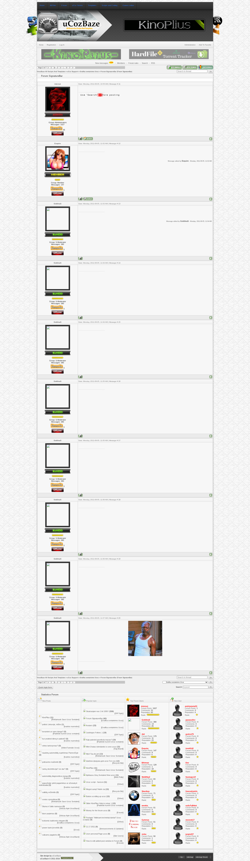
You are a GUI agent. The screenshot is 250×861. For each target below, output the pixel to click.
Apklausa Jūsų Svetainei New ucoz (100, 775)
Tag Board (118, 749)
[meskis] (134, 816)
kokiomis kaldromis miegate (53, 821)
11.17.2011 (90, 827)
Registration (51, 45)
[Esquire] (134, 759)
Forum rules (133, 63)
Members (121, 63)
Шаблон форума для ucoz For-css (101, 761)
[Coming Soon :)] (32, 30)
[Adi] (134, 744)
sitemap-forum (202, 857)
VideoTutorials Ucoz (70, 748)
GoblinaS (57, 204)
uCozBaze (56, 856)
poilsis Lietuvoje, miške (51, 724)
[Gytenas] (134, 830)
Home (41, 45)
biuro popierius (48, 814)
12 (119, 143)
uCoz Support (72, 71)
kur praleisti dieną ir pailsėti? (53, 739)
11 (119, 84)
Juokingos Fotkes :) (94, 733)
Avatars (89, 725)
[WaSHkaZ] (134, 787)
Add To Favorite (205, 45)
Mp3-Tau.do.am (92, 754)
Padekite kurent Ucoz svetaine (66, 734)
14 (119, 263)
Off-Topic (75, 764)
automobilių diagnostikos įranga (55, 776)
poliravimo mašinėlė (50, 762)
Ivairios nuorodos (71, 726)
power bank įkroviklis (51, 828)
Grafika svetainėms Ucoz (89, 71)
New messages (102, 63)
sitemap (190, 857)
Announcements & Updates (111, 829)
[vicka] (134, 844)
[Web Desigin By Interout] (218, 34)
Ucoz (76, 830)
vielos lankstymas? (50, 746)
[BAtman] (134, 773)
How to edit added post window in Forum (102, 841)
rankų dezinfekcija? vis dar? (53, 769)
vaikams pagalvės (49, 835)
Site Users (118, 836)
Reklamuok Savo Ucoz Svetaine (65, 719)
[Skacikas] (134, 801)
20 (119, 618)
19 (119, 559)
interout (57, 84)
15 (119, 322)
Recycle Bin (118, 763)
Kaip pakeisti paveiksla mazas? (99, 740)
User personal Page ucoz (96, 834)
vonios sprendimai (49, 799)
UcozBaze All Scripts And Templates (51, 71)
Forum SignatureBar (108, 71)
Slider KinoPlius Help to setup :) (99, 803)
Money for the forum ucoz (96, 810)
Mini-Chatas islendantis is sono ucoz (101, 747)
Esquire (57, 143)
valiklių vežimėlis (49, 792)
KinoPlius (46, 717)
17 (119, 440)
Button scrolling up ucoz (96, 796)
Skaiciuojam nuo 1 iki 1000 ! (97, 711)
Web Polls (119, 777)
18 (119, 500)
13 (119, 204)
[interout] (133, 716)
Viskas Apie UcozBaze (69, 808)
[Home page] (88, 138)
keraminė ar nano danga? (52, 732)
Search (145, 63)
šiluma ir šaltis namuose (52, 806)
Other (120, 784)
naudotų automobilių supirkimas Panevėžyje (60, 753)
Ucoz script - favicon (94, 782)
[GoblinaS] (134, 729)
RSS (153, 63)
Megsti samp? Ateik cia (95, 789)
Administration (190, 45)
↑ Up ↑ (181, 857)
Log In (61, 45)
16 (119, 381)
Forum (120, 813)
